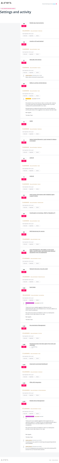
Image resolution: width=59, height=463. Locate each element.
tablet (31, 121)
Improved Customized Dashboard (39, 364)
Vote (24, 26)
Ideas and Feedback (34, 30)
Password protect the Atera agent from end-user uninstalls (43, 344)
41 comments (26, 258)
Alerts (39, 239)
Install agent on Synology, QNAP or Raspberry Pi (42, 213)
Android (32, 176)
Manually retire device (35, 59)
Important (31, 36)
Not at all (25, 36)
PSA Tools (40, 333)
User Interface (41, 295)
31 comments (26, 353)
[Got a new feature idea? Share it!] (6, 3)
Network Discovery (41, 276)
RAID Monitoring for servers (37, 231)
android (32, 158)
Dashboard (40, 371)
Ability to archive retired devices (38, 83)
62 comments (26, 390)
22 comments (26, 333)
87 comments (26, 408)
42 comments (26, 30)
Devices (39, 67)
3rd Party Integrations (42, 390)
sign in (54, 3)
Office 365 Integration (35, 382)
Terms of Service (55, 460)
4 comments (25, 67)
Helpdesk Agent (40, 202)
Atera (50, 460)
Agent (39, 49)
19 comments (26, 276)
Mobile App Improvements (37, 23)
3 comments (25, 49)
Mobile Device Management (37, 400)
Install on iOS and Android (36, 41)
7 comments (25, 220)
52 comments (26, 371)
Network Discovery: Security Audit (39, 269)
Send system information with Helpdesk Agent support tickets (42, 195)
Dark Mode (32, 287)
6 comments (25, 202)
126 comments (26, 295)
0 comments (25, 129)
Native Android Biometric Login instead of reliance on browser (43, 140)
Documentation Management (37, 325)
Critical (38, 36)
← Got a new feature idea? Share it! (8, 8)
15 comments (26, 239)
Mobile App (40, 30)
